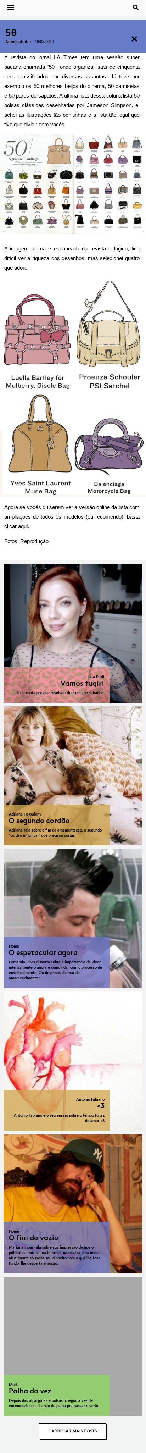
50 (11, 33)
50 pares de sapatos (33, 96)
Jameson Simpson (109, 105)
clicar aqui (16, 526)
